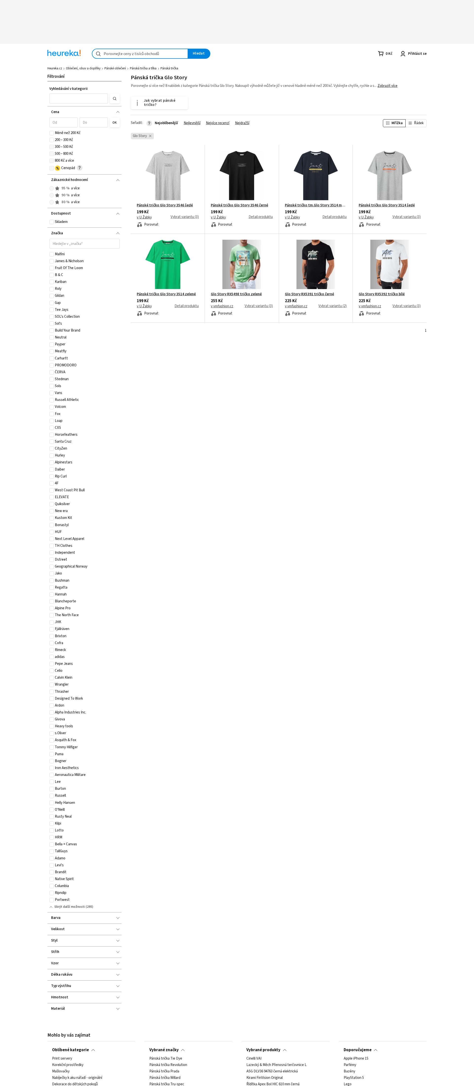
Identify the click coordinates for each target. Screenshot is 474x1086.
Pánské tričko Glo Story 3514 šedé (387, 205)
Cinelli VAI (253, 1058)
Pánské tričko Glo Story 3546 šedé (165, 205)
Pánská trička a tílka (143, 68)
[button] (78, 98)
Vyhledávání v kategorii (68, 88)
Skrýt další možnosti (69, 907)
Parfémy (350, 1065)
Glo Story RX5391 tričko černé (309, 294)
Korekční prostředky (67, 1065)
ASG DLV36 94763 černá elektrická (272, 1071)
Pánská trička (169, 68)
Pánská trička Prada (164, 1071)
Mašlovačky (61, 1071)
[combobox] (140, 54)
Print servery (62, 1058)
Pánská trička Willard (164, 1077)
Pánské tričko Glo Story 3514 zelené (166, 294)
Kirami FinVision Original (264, 1077)
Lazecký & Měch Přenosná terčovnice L (276, 1065)
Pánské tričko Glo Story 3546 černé (239, 205)
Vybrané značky (164, 1050)
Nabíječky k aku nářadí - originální (77, 1077)
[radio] (51, 188)
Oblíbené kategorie (70, 1050)
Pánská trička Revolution (168, 1065)
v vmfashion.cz (222, 306)
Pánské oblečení (115, 68)
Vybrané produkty (263, 1050)
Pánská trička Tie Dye (165, 1058)
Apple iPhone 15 (356, 1058)
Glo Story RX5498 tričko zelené (236, 294)
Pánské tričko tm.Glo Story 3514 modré (316, 205)
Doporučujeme (358, 1050)
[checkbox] (51, 133)
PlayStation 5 (354, 1077)
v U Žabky (144, 217)
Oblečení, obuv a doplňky (83, 68)
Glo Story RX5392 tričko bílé (382, 294)
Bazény (349, 1071)
